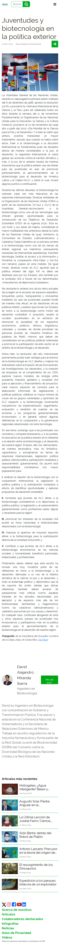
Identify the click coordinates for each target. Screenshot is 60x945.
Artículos (8, 914)
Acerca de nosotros (17, 910)
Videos (7, 937)
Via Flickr (43, 639)
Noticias (8, 928)
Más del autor (49, 681)
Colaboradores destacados (22, 919)
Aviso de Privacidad (16, 933)
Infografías (10, 923)
